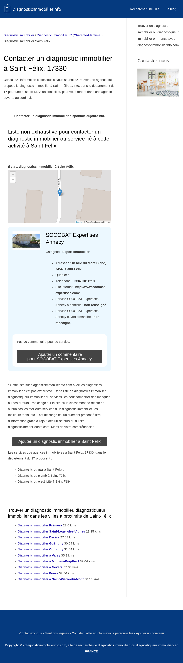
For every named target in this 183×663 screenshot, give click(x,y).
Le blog (171, 9)
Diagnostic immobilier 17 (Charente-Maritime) (69, 35)
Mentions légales (57, 633)
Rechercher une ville (144, 9)
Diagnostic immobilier (19, 35)
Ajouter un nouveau (150, 633)
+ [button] (13, 174)
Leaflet (79, 222)
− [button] (13, 180)
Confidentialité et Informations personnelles (102, 633)
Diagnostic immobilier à (39, 555)
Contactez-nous (30, 633)
